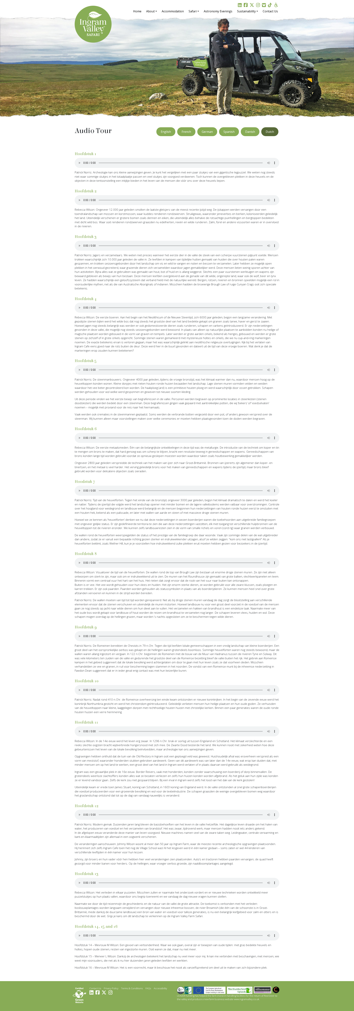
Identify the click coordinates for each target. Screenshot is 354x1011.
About (150, 11)
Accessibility (160, 988)
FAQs (148, 988)
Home (137, 11)
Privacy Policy (111, 988)
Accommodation (173, 11)
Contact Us (270, 11)
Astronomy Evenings (218, 11)
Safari (193, 11)
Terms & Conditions (132, 988)
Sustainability (246, 11)
